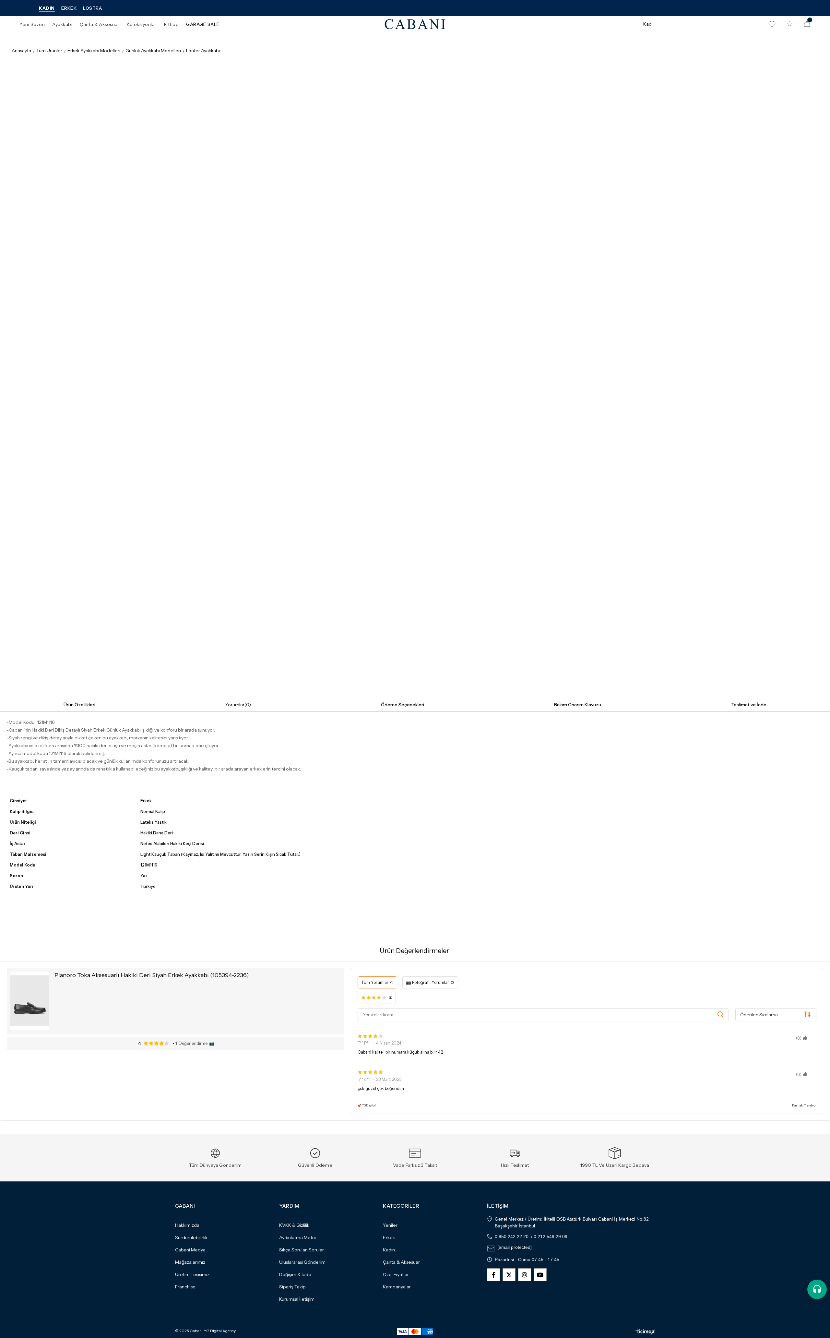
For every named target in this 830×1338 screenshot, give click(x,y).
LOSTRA (92, 8)
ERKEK (69, 8)
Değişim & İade (295, 1274)
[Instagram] (524, 1274)
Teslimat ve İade (748, 705)
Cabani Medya (190, 1250)
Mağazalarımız (190, 1262)
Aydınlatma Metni (297, 1237)
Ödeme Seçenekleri (402, 705)
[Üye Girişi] (789, 24)
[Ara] (752, 24)
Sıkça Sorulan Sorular (301, 1250)
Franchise (185, 1287)
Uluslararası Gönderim (302, 1262)
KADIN (47, 8)
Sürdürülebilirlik (191, 1237)
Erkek (389, 1237)
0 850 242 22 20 (511, 1236)
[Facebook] (493, 1274)
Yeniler (390, 1225)
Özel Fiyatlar (396, 1274)
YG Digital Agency (220, 1331)
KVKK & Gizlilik (294, 1225)
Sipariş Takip (292, 1287)
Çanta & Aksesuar (401, 1262)
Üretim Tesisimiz (192, 1274)
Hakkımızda (187, 1225)
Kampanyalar (397, 1287)
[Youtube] (540, 1274)
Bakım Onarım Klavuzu (577, 705)
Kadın (389, 1250)
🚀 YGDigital (367, 1105)
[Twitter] (509, 1274)
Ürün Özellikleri (79, 705)
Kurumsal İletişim (296, 1299)
